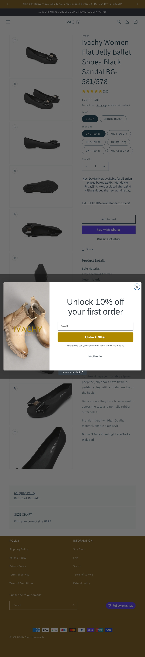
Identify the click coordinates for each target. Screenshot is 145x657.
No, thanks (96, 356)
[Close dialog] (137, 287)
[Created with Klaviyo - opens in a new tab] (72, 372)
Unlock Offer (95, 337)
